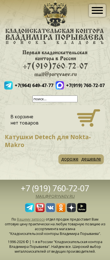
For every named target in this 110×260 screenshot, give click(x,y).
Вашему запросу (31, 219)
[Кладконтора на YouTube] (40, 210)
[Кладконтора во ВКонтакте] (50, 210)
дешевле (91, 159)
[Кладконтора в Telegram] (29, 210)
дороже (69, 159)
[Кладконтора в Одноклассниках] (60, 210)
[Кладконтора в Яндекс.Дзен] (71, 210)
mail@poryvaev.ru (55, 196)
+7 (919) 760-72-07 (55, 188)
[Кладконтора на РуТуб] (81, 210)
